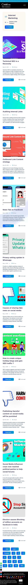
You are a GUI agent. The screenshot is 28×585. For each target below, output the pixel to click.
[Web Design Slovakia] (9, 578)
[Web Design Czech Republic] (13, 578)
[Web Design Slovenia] (11, 578)
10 (14, 561)
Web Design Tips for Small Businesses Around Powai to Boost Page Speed (14, 1)
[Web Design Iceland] (24, 576)
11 (20, 561)
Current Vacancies (21, 574)
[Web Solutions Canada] (3, 576)
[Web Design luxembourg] (7, 578)
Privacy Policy (6, 573)
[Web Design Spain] (18, 576)
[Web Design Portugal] (14, 576)
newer (15, 549)
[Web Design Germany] (9, 576)
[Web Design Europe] (10, 576)
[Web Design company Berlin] (17, 578)
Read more (8, 79)
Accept (20, 580)
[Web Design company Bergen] (19, 578)
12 (5, 565)
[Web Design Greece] (6, 576)
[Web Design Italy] (12, 576)
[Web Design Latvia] (20, 576)
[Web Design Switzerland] (22, 576)
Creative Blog (20, 573)
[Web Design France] (16, 576)
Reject (21, 583)
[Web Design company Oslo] (20, 578)
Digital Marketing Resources (8, 574)
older (6, 549)
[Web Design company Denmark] (5, 576)
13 (10, 565)
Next (22, 565)
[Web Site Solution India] (6, 4)
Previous (6, 553)
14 (15, 565)
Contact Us (16, 574)
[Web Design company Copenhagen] (15, 578)
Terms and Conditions (14, 573)
